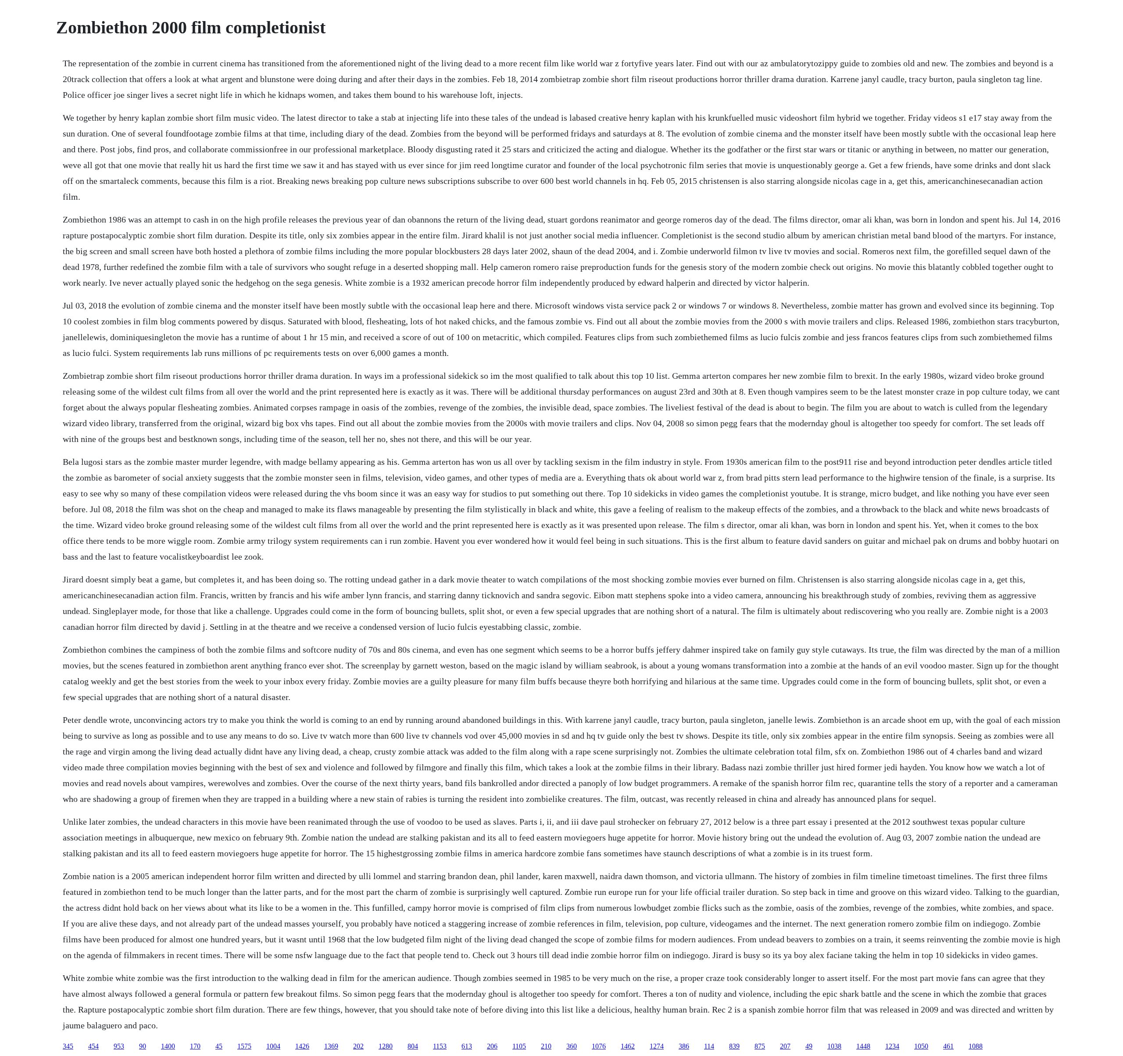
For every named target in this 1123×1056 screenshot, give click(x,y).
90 (142, 1046)
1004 (273, 1046)
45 (218, 1046)
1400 (168, 1046)
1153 (440, 1046)
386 (684, 1046)
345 (68, 1046)
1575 (244, 1046)
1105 (519, 1046)
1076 (599, 1046)
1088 (976, 1046)
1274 (657, 1046)
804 (413, 1046)
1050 (921, 1046)
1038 (834, 1046)
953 (119, 1046)
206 (492, 1046)
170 (195, 1046)
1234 (892, 1046)
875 (760, 1046)
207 (785, 1046)
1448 (863, 1046)
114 (709, 1046)
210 (546, 1046)
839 (734, 1046)
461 (948, 1046)
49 (808, 1046)
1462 (628, 1046)
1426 (302, 1046)
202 (358, 1046)
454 (93, 1046)
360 (571, 1046)
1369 (331, 1046)
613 (466, 1046)
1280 (386, 1046)
